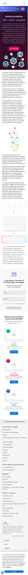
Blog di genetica (6, 484)
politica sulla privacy (20, 303)
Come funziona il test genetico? (10, 439)
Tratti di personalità (8, 454)
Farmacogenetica (7, 452)
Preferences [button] (8, 567)
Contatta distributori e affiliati (9, 489)
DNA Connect (5, 462)
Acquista (4, 467)
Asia (6, 551)
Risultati (4, 442)
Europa (7, 547)
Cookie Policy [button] (22, 564)
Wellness (5, 457)
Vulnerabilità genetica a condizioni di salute (14, 445)
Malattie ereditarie (8, 449)
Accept (14, 571)
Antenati (5, 459)
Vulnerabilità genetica (8, 477)
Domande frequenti (7, 523)
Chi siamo (5, 486)
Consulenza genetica (7, 474)
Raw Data (4, 465)
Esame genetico (6, 437)
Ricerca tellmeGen (7, 492)
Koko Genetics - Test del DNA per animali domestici (13, 495)
